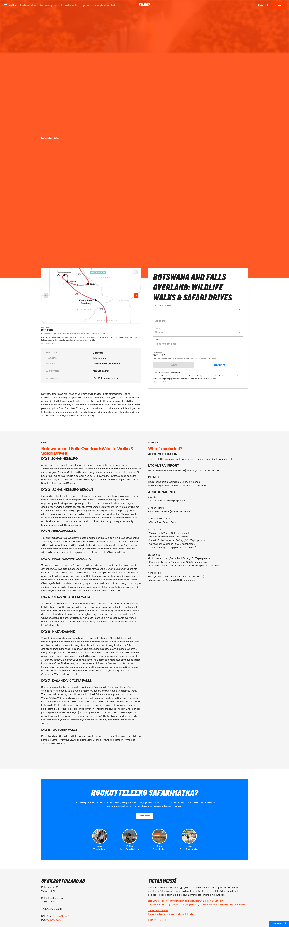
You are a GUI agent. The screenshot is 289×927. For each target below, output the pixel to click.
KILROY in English (157, 920)
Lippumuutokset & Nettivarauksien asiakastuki (172, 900)
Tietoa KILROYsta (157, 904)
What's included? (48, 343)
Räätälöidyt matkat (50, 5)
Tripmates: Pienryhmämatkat (97, 5)
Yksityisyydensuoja (190, 904)
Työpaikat (173, 904)
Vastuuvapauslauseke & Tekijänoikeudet (223, 904)
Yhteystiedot (216, 900)
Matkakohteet (28, 5)
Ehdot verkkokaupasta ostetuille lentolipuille (171, 914)
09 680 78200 (53, 919)
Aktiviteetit (71, 5)
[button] (198, 309)
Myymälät (203, 900)
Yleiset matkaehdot (158, 910)
